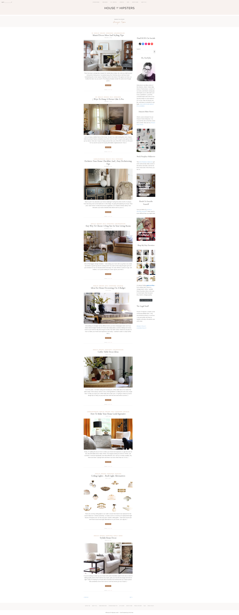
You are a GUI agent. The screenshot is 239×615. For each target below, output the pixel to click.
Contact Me (87, 605)
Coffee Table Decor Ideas (108, 352)
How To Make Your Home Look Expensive (108, 414)
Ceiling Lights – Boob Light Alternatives (108, 476)
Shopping (120, 535)
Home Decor (99, 223)
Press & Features (138, 605)
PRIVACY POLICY (141, 326)
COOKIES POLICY (141, 328)
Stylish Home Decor (108, 538)
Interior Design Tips (113, 605)
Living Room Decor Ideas (120, 223)
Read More (108, 85)
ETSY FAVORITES (146, 300)
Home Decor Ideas (103, 605)
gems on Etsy (150, 285)
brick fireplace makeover (146, 162)
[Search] (154, 51)
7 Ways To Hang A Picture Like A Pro (108, 99)
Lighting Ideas (118, 473)
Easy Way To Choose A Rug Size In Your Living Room (108, 226)
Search (138, 49)
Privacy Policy (151, 605)
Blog (145, 605)
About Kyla (94, 605)
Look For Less (120, 285)
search (3, 2)
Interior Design (110, 223)
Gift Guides (121, 605)
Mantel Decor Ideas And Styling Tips (108, 35)
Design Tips (93, 223)
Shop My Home (129, 605)
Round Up (116, 535)
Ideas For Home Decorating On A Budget (108, 288)
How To (104, 223)
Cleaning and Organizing (93, 411)
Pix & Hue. (131, 612)
